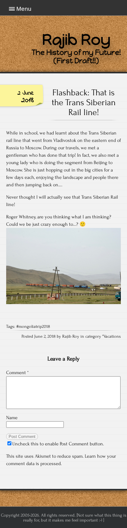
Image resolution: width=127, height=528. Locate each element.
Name (12, 417)
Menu (23, 9)
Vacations (112, 336)
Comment (17, 372)
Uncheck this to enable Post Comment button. (58, 444)
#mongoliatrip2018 (33, 326)
